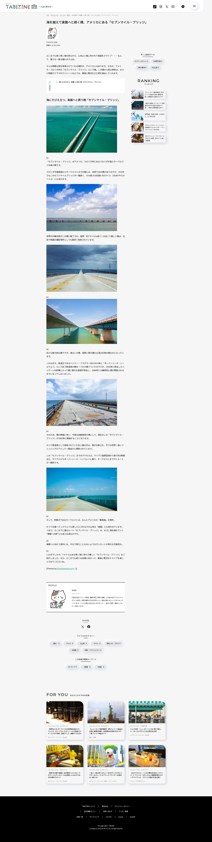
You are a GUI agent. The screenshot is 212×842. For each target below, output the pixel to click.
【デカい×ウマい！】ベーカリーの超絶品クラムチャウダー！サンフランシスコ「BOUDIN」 (155, 127)
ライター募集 (123, 811)
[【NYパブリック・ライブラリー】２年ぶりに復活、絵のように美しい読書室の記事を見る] (138, 138)
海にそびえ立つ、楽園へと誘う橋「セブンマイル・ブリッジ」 (79, 82)
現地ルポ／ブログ (113, 643)
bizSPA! (132, 817)
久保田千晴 (143, 726)
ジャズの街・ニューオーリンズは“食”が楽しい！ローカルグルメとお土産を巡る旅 (145, 730)
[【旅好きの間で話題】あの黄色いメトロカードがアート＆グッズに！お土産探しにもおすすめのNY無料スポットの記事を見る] (64, 756)
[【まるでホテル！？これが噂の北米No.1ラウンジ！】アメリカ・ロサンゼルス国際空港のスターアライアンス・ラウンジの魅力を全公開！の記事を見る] (147, 756)
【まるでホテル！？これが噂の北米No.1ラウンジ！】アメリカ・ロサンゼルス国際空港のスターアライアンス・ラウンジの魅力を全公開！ (146, 775)
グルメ (68, 643)
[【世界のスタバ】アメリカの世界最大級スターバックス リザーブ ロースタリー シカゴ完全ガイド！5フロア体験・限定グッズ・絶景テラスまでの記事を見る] (64, 712)
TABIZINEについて (88, 806)
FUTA (55, 42)
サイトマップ (94, 817)
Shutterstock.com (65, 568)
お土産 (82, 643)
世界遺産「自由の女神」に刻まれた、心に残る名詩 (155, 115)
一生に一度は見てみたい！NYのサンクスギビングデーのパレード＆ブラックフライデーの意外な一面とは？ (105, 775)
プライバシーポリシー (122, 806)
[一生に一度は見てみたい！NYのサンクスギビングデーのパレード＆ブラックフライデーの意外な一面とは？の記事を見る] (106, 756)
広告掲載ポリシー (90, 811)
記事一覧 (80, 817)
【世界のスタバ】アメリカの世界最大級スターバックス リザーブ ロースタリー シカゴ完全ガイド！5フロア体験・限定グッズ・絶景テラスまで (64, 731)
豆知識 (74, 650)
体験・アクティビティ (92, 650)
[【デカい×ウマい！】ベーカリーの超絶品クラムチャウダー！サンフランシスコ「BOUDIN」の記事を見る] (138, 127)
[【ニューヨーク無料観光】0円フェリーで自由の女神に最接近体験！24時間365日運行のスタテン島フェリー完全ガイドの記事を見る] (106, 712)
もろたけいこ (64, 726)
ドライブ (72, 667)
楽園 (86, 667)
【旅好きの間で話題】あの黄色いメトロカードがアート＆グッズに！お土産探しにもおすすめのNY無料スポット (64, 775)
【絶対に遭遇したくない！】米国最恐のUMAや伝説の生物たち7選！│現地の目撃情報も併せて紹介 (155, 105)
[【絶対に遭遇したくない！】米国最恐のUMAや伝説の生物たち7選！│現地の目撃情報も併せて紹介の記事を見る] (138, 105)
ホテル (96, 643)
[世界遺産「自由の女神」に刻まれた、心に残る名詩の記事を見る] (138, 116)
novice (120, 817)
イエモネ (108, 817)
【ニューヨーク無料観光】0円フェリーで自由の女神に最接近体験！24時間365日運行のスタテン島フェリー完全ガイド (105, 731)
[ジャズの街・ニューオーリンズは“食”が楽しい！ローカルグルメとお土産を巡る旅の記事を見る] (147, 712)
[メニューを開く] (194, 6)
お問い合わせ (107, 811)
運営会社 (105, 806)
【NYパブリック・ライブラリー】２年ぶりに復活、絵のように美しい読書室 (155, 138)
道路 (100, 667)
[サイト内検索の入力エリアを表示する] (183, 6)
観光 (54, 643)
